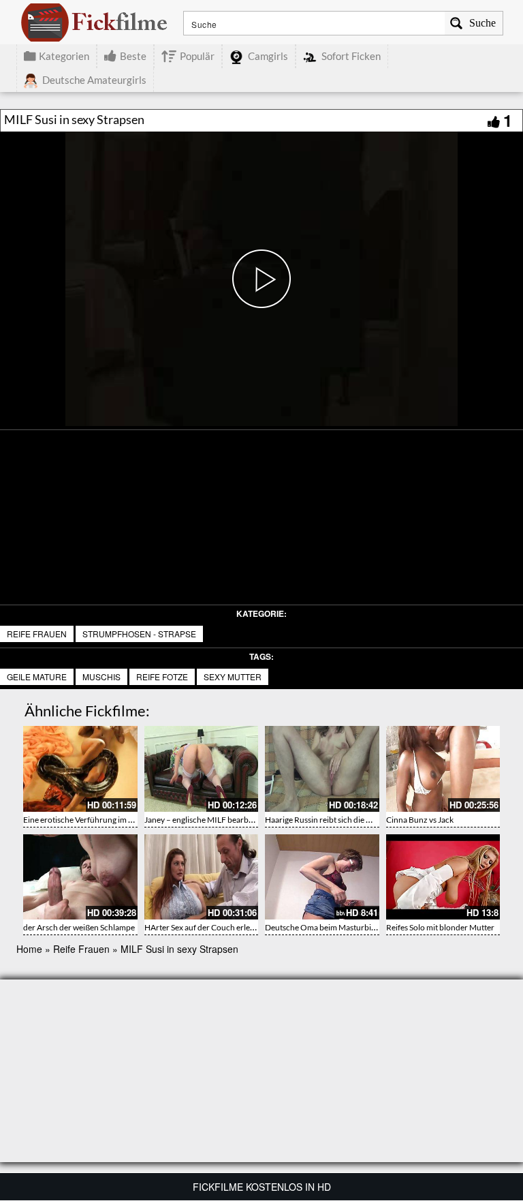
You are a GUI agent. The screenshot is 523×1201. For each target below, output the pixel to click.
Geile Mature (37, 676)
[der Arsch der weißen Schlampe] (80, 877)
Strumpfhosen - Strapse (139, 633)
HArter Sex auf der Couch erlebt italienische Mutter (235, 927)
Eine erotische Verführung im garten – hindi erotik (111, 820)
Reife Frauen (37, 633)
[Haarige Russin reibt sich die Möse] (322, 769)
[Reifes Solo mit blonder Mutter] (443, 877)
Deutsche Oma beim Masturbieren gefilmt (339, 927)
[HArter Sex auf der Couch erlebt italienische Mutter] (201, 877)
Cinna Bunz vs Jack (420, 820)
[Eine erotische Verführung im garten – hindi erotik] (80, 769)
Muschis (101, 676)
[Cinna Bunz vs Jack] (443, 769)
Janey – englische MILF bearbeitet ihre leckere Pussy (236, 820)
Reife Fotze (162, 676)
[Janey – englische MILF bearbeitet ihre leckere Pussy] (201, 769)
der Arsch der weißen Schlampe (79, 927)
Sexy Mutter (233, 676)
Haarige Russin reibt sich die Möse (325, 820)
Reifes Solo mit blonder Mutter (440, 927)
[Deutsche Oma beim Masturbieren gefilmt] (322, 877)
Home (29, 949)
